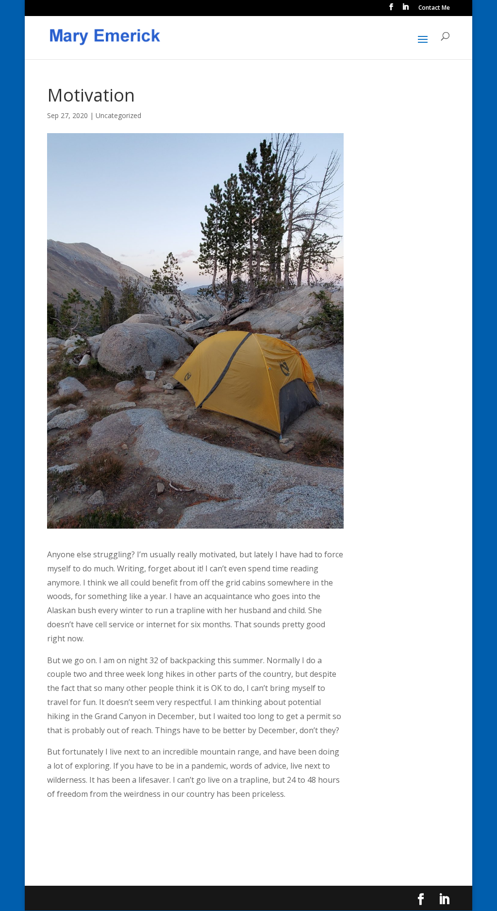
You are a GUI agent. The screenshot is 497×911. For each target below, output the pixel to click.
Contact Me (434, 8)
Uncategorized (118, 115)
